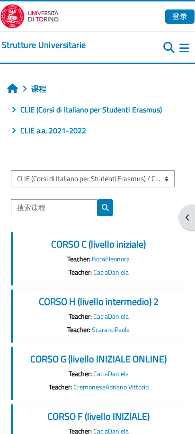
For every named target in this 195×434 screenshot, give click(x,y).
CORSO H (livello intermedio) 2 (99, 301)
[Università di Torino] (29, 15)
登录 (179, 16)
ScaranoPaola (111, 329)
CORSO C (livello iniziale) (98, 244)
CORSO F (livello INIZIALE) (98, 416)
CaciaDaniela (111, 272)
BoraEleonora (111, 259)
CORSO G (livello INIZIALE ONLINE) (98, 358)
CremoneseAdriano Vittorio (111, 387)
